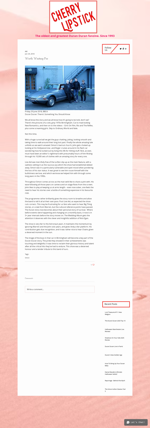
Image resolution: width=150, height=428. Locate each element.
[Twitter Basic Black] (121, 49)
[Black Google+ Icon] (126, 49)
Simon (27, 258)
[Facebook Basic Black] (123, 49)
